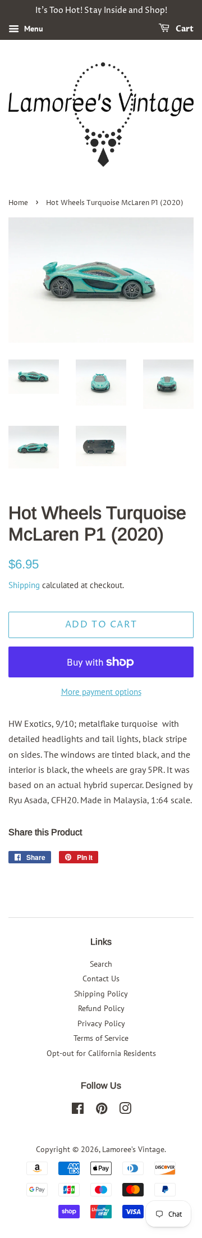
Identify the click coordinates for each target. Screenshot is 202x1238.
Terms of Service (101, 1038)
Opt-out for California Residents (101, 1053)
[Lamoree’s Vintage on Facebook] (77, 1110)
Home (18, 203)
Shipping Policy (101, 994)
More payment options (101, 691)
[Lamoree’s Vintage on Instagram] (125, 1110)
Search (101, 964)
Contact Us (101, 978)
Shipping (24, 585)
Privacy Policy (101, 1023)
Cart (184, 29)
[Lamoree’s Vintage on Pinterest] (101, 1110)
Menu (32, 29)
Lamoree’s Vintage (133, 1149)
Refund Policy (101, 1008)
